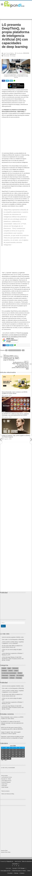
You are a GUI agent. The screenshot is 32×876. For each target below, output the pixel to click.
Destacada (6, 55)
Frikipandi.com (9, 861)
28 (23, 756)
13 (19, 752)
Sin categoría (20, 675)
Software (12, 677)
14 (23, 752)
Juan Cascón (18, 861)
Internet (10, 670)
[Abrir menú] (2, 4)
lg (23, 350)
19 (16, 754)
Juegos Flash (4, 784)
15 (2, 754)
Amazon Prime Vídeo (5, 852)
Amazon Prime (4, 850)
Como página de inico (6, 780)
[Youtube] (18, 866)
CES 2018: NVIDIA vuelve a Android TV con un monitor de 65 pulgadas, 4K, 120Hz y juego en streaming (11, 357)
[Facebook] (14, 866)
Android (4, 668)
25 (13, 756)
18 (13, 754)
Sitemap (16, 873)
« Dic (2, 760)
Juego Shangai (4, 787)
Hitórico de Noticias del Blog (7, 793)
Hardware (4, 670)
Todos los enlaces (5, 791)
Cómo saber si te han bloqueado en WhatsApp (13, 639)
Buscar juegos (4, 775)
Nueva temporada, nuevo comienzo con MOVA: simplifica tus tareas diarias (14, 392)
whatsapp (14, 81)
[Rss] (12, 866)
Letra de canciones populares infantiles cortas (13, 637)
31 (9, 758)
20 (19, 754)
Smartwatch (5, 677)
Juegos (16, 670)
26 (16, 756)
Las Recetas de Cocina (6, 777)
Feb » (5, 760)
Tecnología (12, 55)
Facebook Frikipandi (6, 782)
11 (12, 752)
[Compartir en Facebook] (3, 81)
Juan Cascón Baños (8, 53)
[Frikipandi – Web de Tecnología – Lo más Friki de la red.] (16, 4)
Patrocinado (5, 675)
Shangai (23, 868)
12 (16, 752)
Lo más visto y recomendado (9, 673)
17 (9, 754)
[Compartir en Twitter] (7, 81)
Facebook (10, 873)
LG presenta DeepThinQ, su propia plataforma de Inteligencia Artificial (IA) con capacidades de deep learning (15, 334)
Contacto (22, 873)
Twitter (29, 870)
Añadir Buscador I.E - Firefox (19, 870)
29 (2, 758)
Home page (8, 868)
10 (9, 752)
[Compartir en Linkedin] (11, 81)
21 (23, 754)
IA (6, 350)
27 (19, 756)
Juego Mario (4, 785)
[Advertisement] (16, 136)
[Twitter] (16, 866)
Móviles (20, 673)
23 (6, 756)
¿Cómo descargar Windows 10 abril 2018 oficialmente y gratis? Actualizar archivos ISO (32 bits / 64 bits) (13, 659)
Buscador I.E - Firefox (6, 779)
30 (6, 758)
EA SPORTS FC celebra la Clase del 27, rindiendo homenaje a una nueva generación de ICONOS (15, 414)
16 (6, 754)
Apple (9, 668)
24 (9, 756)
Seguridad (12, 675)
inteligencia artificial (14, 350)
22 (2, 756)
